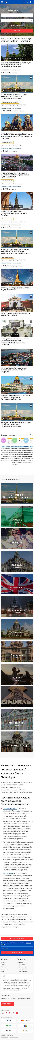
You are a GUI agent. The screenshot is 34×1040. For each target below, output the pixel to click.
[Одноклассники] (10, 1013)
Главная (3, 7)
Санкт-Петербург (11, 7)
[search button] (27, 2)
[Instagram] (13, 1013)
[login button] (31, 2)
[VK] (2, 1013)
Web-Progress (9, 1035)
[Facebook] (6, 1013)
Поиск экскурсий (18, 938)
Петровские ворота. (10, 808)
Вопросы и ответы (22, 969)
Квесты (3, 964)
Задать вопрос (7, 1004)
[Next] (30, 434)
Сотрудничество (22, 964)
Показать (17, 30)
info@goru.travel (17, 998)
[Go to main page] (6, 2)
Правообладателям (23, 971)
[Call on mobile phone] (24, 2)
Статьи (3, 971)
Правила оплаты (22, 967)
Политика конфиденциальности (9, 1037)
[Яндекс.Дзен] (17, 1013)
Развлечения (4, 967)
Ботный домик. (8, 873)
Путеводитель (4, 969)
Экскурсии (20, 7)
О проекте (20, 962)
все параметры (18, 25)
